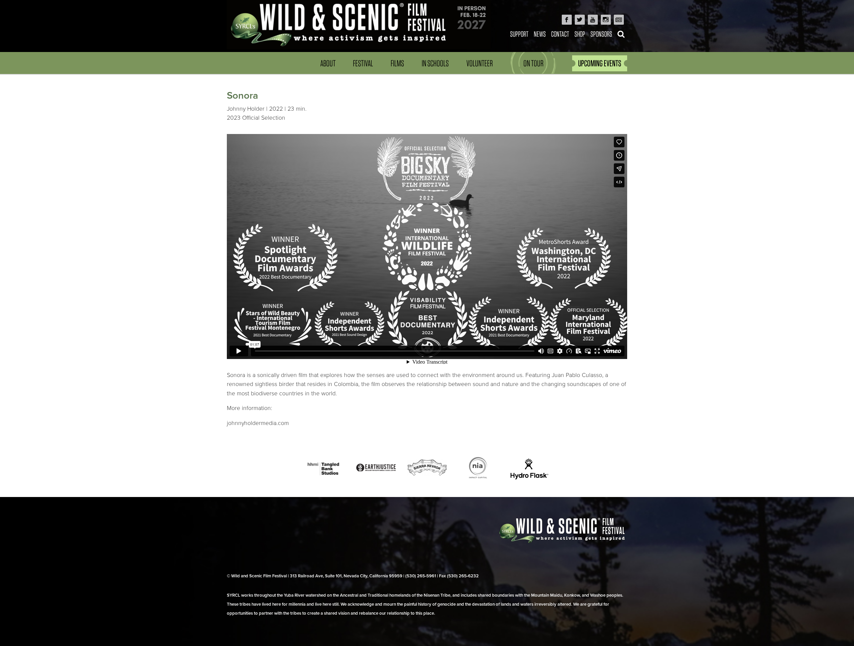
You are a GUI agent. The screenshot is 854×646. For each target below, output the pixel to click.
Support (519, 33)
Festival (363, 63)
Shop (579, 33)
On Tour (533, 63)
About (328, 63)
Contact (560, 33)
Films (397, 63)
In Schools (435, 63)
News (540, 33)
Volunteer (479, 63)
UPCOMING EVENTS (599, 63)
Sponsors (601, 33)
